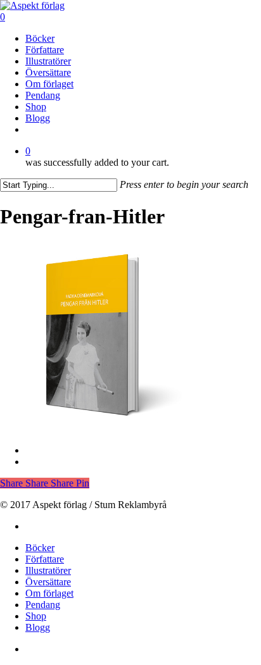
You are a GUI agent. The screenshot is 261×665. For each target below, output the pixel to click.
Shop (35, 616)
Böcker (39, 547)
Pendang (42, 604)
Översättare (48, 581)
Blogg (37, 627)
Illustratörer (48, 570)
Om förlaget (49, 593)
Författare (44, 559)
